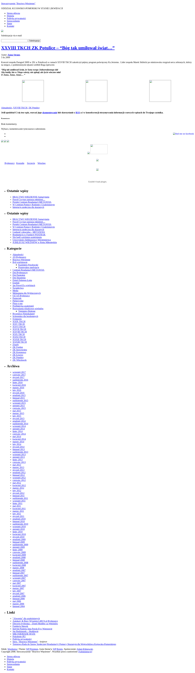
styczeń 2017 (18, 377)
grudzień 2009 (19, 539)
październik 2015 (20, 400)
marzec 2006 (18, 604)
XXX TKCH (19, 334)
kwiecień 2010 (19, 534)
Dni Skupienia (19, 277)
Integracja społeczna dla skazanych (28, 207)
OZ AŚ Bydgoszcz (21, 295)
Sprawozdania (13, 21)
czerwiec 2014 (19, 434)
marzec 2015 (18, 413)
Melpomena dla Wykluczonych (27, 293)
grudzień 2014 (19, 421)
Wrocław (42, 163)
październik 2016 (20, 380)
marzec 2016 (18, 387)
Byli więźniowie (20, 262)
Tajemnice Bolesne (26, 311)
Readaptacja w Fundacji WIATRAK (29, 234)
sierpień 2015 (19, 405)
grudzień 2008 (19, 557)
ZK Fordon (18, 347)
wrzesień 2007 (19, 578)
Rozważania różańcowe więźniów (28, 308)
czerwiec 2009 (19, 552)
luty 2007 (17, 591)
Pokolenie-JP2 (19, 636)
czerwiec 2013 (19, 462)
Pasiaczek (17, 298)
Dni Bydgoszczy (20, 272)
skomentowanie (49, 112)
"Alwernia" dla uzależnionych (26, 618)
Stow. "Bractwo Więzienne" (25, 641)
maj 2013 (17, 465)
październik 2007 (20, 575)
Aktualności (6, 107)
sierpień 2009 (19, 547)
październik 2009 (20, 544)
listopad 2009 (19, 542)
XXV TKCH (19, 324)
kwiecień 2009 (19, 555)
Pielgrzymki (18, 301)
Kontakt (10, 26)
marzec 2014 (18, 441)
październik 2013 (20, 452)
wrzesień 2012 (19, 477)
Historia (10, 16)
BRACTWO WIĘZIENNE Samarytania (31, 197)
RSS (78, 112)
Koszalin (20, 163)
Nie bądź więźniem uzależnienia (27, 237)
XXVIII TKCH (20, 107)
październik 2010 (20, 524)
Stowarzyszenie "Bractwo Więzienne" (18, 3)
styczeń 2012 (18, 493)
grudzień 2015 (19, 395)
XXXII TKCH (19, 339)
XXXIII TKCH (20, 342)
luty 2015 (17, 416)
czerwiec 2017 (19, 375)
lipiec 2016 (18, 382)
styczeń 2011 (18, 516)
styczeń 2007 (18, 593)
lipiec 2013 (18, 459)
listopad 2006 (19, 598)
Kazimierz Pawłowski (28, 265)
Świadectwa (18, 288)
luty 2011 (17, 513)
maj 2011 (17, 506)
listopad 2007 (19, 573)
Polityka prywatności (16, 18)
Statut (9, 23)
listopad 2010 (19, 521)
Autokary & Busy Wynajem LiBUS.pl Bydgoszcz (35, 621)
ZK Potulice (34, 107)
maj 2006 (17, 601)
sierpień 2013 (19, 457)
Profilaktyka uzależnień (23, 306)
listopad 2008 (19, 560)
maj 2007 (17, 583)
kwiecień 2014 (19, 439)
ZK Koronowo (19, 352)
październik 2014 (20, 423)
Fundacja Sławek (20, 626)
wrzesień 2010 (19, 526)
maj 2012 (17, 483)
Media (15, 290)
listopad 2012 (19, 475)
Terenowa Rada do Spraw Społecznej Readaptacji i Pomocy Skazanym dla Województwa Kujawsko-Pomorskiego (64, 644)
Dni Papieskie (19, 275)
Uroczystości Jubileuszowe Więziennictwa (32, 240)
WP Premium (32, 649)
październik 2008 (20, 562)
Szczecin (31, 163)
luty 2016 (17, 390)
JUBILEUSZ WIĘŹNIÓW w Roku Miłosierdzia (35, 242)
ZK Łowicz (18, 355)
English (16, 283)
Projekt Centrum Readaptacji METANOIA (32, 202)
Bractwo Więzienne (21, 259)
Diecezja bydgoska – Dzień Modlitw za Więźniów (35, 623)
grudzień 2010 (19, 519)
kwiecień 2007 (19, 586)
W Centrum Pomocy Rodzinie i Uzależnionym (34, 204)
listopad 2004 (19, 606)
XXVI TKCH (19, 326)
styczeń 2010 (18, 537)
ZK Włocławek (20, 360)
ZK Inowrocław (20, 350)
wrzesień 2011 (19, 501)
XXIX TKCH (19, 321)
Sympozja (17, 319)
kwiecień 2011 (19, 508)
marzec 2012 (18, 488)
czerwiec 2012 (19, 480)
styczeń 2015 (18, 418)
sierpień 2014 (19, 429)
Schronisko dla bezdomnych (25, 316)
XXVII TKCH (19, 329)
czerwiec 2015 (19, 408)
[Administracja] (85, 651)
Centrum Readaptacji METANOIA (28, 270)
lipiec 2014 (18, 431)
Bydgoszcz (10, 163)
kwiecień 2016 (19, 385)
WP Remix (58, 649)
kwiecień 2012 (19, 485)
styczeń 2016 (18, 393)
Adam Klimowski (85, 649)
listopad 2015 (19, 398)
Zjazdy (16, 344)
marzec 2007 (18, 588)
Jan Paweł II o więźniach (24, 285)
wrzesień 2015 (19, 403)
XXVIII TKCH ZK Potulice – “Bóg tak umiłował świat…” (58, 47)
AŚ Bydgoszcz (19, 257)
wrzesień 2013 (19, 454)
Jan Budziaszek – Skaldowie (25, 631)
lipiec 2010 (18, 531)
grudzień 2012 (19, 472)
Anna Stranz (14, 55)
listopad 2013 (19, 449)
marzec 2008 (18, 568)
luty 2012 (17, 490)
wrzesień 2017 (19, 372)
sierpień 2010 (19, 529)
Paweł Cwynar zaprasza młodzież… (29, 199)
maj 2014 (17, 436)
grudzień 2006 (19, 596)
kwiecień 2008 (19, 565)
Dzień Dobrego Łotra (22, 280)
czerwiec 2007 (19, 580)
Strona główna (13, 13)
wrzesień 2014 (19, 426)
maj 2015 (17, 411)
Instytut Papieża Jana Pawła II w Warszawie (32, 629)
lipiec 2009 (18, 549)
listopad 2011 (19, 495)
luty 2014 (17, 444)
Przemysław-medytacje (28, 267)
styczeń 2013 (18, 470)
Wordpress (12, 649)
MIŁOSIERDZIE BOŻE (24, 634)
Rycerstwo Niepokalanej (24, 313)
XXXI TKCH (19, 337)
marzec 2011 (18, 511)
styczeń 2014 (18, 447)
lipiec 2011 (17, 503)
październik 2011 (20, 498)
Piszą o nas (18, 303)
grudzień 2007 (19, 570)
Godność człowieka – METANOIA (29, 232)
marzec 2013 (18, 467)
